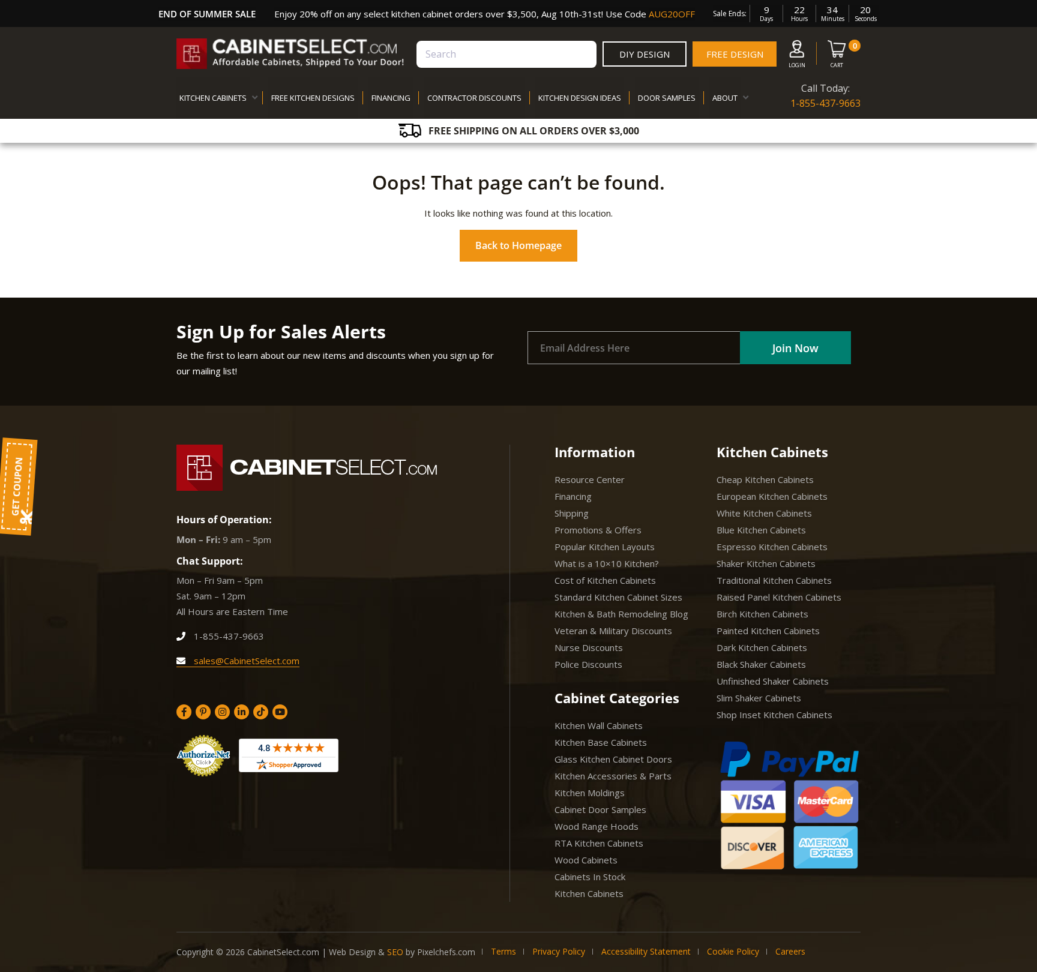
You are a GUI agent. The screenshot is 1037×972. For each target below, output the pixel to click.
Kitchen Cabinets (589, 893)
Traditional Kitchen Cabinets (774, 580)
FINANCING (390, 97)
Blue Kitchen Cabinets (761, 530)
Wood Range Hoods (597, 826)
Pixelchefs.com (446, 952)
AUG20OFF (672, 14)
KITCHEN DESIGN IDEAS (579, 97)
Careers (790, 951)
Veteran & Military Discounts (613, 631)
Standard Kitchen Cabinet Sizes (618, 597)
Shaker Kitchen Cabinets (766, 563)
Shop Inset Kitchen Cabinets (774, 715)
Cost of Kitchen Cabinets (605, 580)
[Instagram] (222, 711)
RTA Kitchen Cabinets (599, 843)
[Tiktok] (260, 711)
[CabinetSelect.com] (290, 53)
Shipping (572, 513)
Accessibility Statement (646, 951)
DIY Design (644, 54)
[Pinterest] (203, 711)
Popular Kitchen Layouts (605, 547)
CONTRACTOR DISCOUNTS (474, 97)
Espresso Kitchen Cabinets (772, 547)
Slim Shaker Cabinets (759, 698)
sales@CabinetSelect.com (245, 661)
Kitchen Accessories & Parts (613, 776)
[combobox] (506, 54)
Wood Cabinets (586, 860)
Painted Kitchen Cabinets (768, 631)
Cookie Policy (733, 951)
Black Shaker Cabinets (761, 664)
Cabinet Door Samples (600, 809)
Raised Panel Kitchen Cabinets (779, 597)
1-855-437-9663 (825, 103)
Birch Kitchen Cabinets (762, 614)
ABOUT (725, 97)
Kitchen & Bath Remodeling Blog (621, 614)
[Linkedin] (241, 711)
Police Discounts (588, 664)
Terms (503, 951)
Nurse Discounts (589, 647)
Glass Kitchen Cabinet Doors (613, 759)
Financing (573, 496)
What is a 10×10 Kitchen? (607, 563)
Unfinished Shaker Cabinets (773, 681)
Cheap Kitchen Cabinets (765, 479)
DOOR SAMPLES (667, 97)
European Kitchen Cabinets (772, 496)
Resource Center (590, 479)
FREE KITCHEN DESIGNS (313, 97)
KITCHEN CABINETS (213, 97)
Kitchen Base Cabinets (601, 742)
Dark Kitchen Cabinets (762, 647)
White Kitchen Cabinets (764, 513)
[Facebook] (183, 711)
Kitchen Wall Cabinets (599, 725)
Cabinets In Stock (590, 877)
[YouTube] (279, 711)
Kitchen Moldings (590, 793)
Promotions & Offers (598, 530)
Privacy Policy (558, 951)
